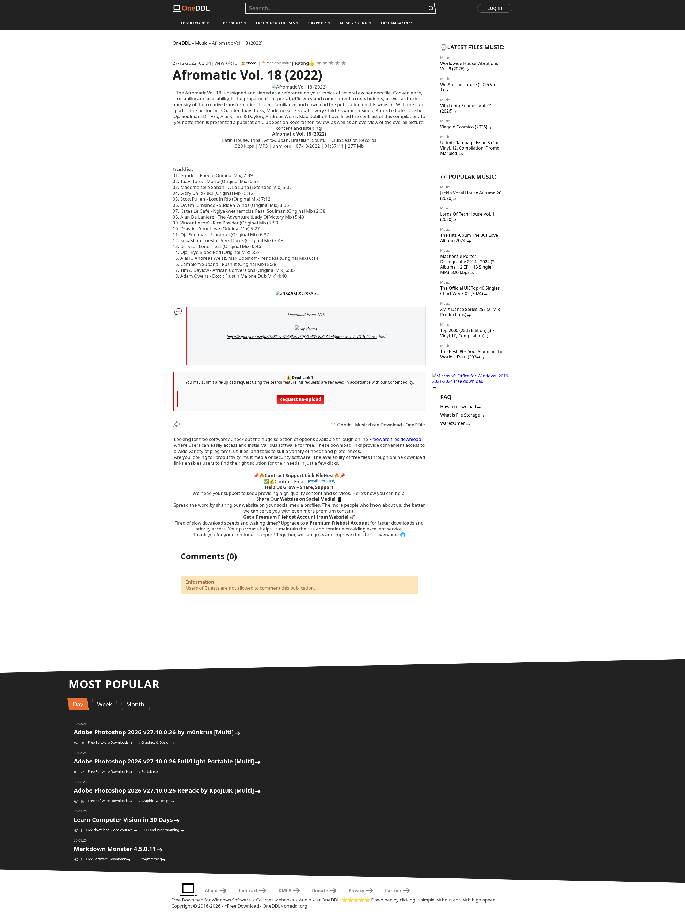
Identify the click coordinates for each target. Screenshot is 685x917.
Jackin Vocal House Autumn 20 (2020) (470, 195)
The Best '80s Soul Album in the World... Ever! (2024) (471, 354)
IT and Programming (163, 829)
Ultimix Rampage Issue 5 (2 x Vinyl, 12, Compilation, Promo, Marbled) (470, 148)
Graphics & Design (155, 742)
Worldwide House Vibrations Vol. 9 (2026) (469, 66)
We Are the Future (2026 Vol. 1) (468, 87)
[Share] (181, 424)
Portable (148, 771)
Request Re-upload (300, 399)
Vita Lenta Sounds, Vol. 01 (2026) (466, 108)
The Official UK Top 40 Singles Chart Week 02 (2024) (470, 290)
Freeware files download (395, 439)
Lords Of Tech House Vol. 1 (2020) (467, 216)
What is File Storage (460, 415)
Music (201, 43)
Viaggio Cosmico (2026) (463, 127)
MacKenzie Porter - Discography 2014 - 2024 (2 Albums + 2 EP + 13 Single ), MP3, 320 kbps (467, 264)
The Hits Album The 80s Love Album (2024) (469, 237)
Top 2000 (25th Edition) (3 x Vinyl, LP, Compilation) (467, 333)
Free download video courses (109, 829)
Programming (150, 859)
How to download (458, 407)
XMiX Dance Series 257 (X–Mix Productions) (470, 312)
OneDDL (182, 43)
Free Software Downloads (108, 742)
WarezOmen (453, 423)
